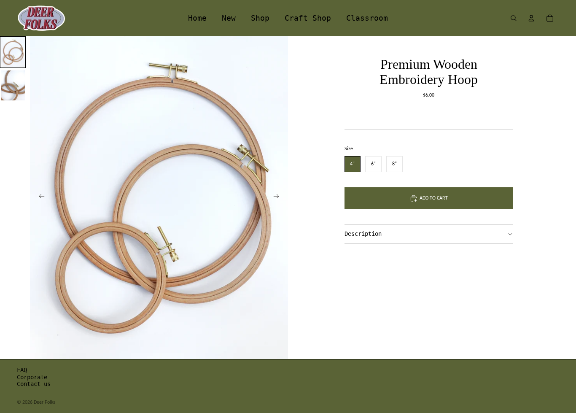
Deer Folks (44, 402)
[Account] (531, 18)
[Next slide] (278, 197)
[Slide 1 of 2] (13, 52)
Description (363, 233)
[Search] (513, 18)
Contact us (34, 384)
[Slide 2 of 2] (13, 85)
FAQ (22, 370)
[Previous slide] (39, 197)
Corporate (32, 377)
